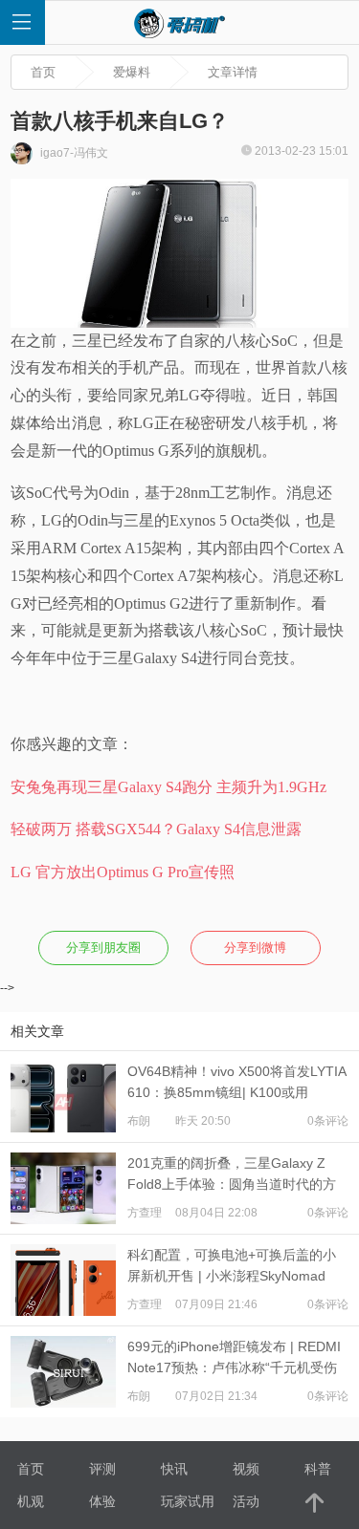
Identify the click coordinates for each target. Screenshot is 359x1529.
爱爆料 (131, 72)
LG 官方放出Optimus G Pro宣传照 (123, 872)
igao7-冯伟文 (72, 153)
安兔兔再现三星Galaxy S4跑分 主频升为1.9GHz (168, 787)
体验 (102, 1501)
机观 (30, 1501)
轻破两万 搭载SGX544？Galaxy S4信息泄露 (156, 829)
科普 (317, 1468)
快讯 (174, 1468)
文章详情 (233, 72)
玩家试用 (187, 1501)
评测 (102, 1468)
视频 (246, 1468)
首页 (43, 72)
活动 (246, 1501)
